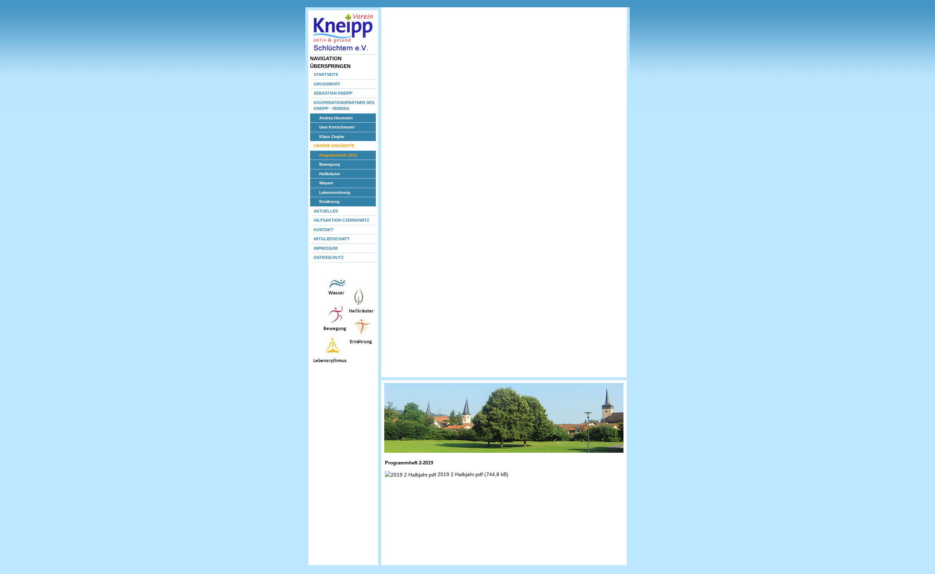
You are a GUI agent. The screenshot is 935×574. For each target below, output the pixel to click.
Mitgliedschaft (332, 239)
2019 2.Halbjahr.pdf (473, 474)
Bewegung (329, 164)
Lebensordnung (334, 192)
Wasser (326, 183)
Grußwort (327, 84)
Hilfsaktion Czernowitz (341, 220)
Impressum (325, 248)
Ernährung (329, 201)
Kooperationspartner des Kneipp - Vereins (344, 105)
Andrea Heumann (336, 118)
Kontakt (323, 229)
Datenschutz (329, 257)
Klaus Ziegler (331, 136)
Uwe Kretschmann (337, 127)
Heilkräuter (329, 174)
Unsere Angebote (334, 146)
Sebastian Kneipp (333, 93)
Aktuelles (326, 211)
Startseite (326, 74)
